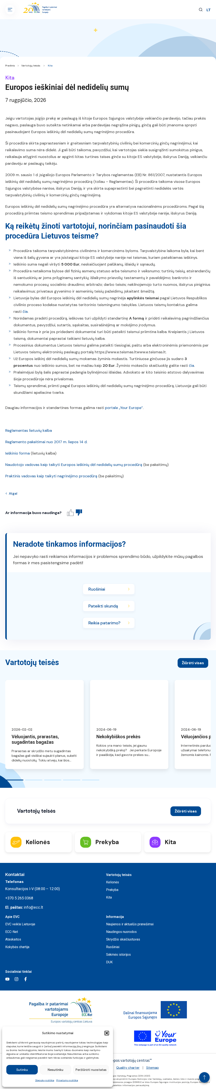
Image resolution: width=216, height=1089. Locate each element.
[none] (209, 9)
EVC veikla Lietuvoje (20, 924)
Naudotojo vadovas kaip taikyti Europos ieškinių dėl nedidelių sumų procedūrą (73, 464)
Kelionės (112, 882)
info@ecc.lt (33, 907)
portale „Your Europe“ (124, 407)
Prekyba (112, 890)
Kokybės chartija (17, 947)
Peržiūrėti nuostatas (91, 1070)
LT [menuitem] (209, 9)
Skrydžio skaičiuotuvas (123, 939)
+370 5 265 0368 (19, 898)
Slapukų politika (44, 1080)
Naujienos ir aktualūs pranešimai (130, 924)
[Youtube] (7, 979)
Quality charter (128, 1067)
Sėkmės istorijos (118, 955)
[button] (107, 1033)
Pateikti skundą (103, 606)
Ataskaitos (13, 939)
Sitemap (152, 1067)
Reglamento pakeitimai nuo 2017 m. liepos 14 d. (46, 441)
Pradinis (10, 65)
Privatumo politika (67, 1080)
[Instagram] (16, 979)
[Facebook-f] (25, 979)
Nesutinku (55, 1070)
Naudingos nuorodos (121, 932)
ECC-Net (11, 932)
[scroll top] (204, 1077)
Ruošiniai (96, 589)
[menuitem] (209, 9)
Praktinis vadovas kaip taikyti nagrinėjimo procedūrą (51, 476)
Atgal (13, 493)
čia (25, 311)
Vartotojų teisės (30, 65)
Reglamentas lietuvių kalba (28, 430)
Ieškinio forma (17, 453)
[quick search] (200, 9)
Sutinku (22, 1070)
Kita (50, 65)
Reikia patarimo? (104, 623)
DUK (109, 962)
